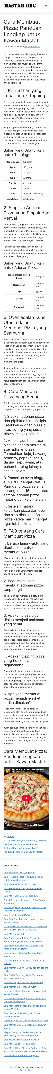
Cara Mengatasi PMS (14, 934)
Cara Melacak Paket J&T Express (20, 884)
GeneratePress (26, 1070)
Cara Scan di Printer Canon (17, 915)
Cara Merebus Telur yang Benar (19, 872)
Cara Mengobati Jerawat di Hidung (21, 896)
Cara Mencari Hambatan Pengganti (21, 1055)
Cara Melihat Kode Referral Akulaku (21, 1039)
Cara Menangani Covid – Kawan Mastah (23, 982)
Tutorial (10, 836)
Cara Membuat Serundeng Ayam (20, 987)
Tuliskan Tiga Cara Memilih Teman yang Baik (26, 1020)
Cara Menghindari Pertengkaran (19, 1044)
